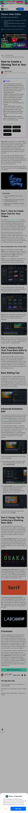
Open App (18, 808)
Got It (6, 808)
